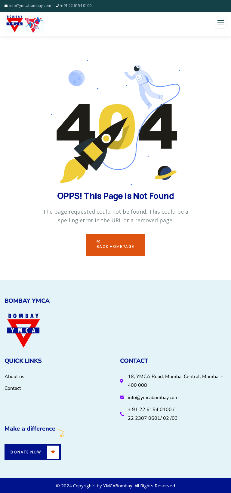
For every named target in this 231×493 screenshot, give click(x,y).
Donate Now (26, 452)
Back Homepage (115, 246)
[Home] (23, 331)
